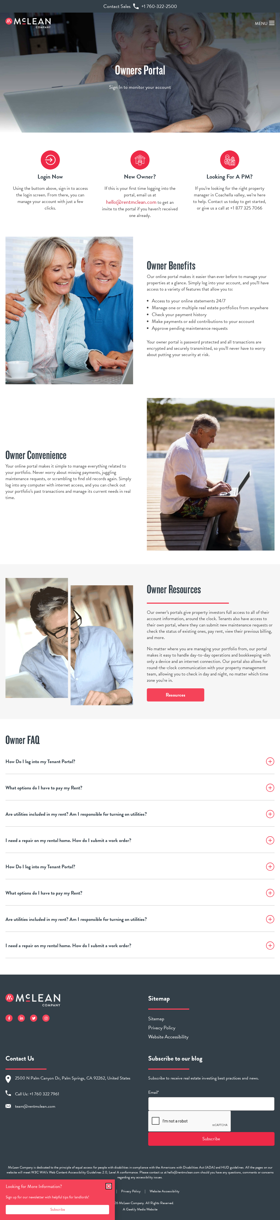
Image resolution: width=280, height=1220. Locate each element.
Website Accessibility (168, 1036)
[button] (109, 1186)
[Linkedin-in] (21, 1018)
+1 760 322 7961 (44, 1094)
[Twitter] (33, 1018)
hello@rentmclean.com (131, 202)
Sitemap (156, 1018)
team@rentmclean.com (35, 1106)
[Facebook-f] (9, 1018)
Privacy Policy (161, 1027)
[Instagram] (45, 1018)
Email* (153, 1092)
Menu (261, 23)
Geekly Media (135, 1209)
